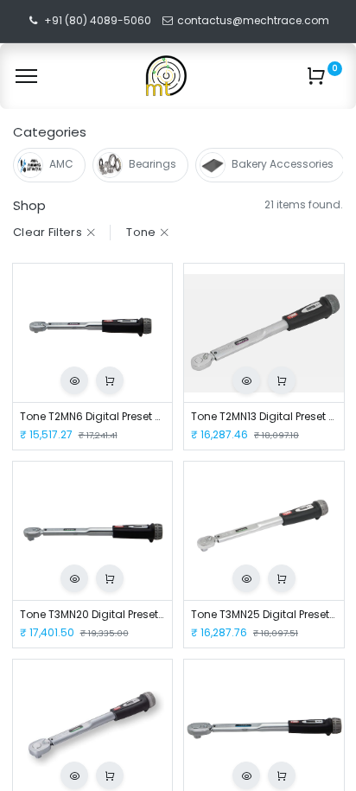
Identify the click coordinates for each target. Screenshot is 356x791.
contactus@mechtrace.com (254, 20)
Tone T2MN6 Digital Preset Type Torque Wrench (93, 417)
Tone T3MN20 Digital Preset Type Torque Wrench (93, 615)
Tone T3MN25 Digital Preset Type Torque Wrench (264, 615)
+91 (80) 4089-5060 (97, 20)
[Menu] (26, 76)
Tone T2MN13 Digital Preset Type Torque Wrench (264, 417)
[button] (74, 380)
